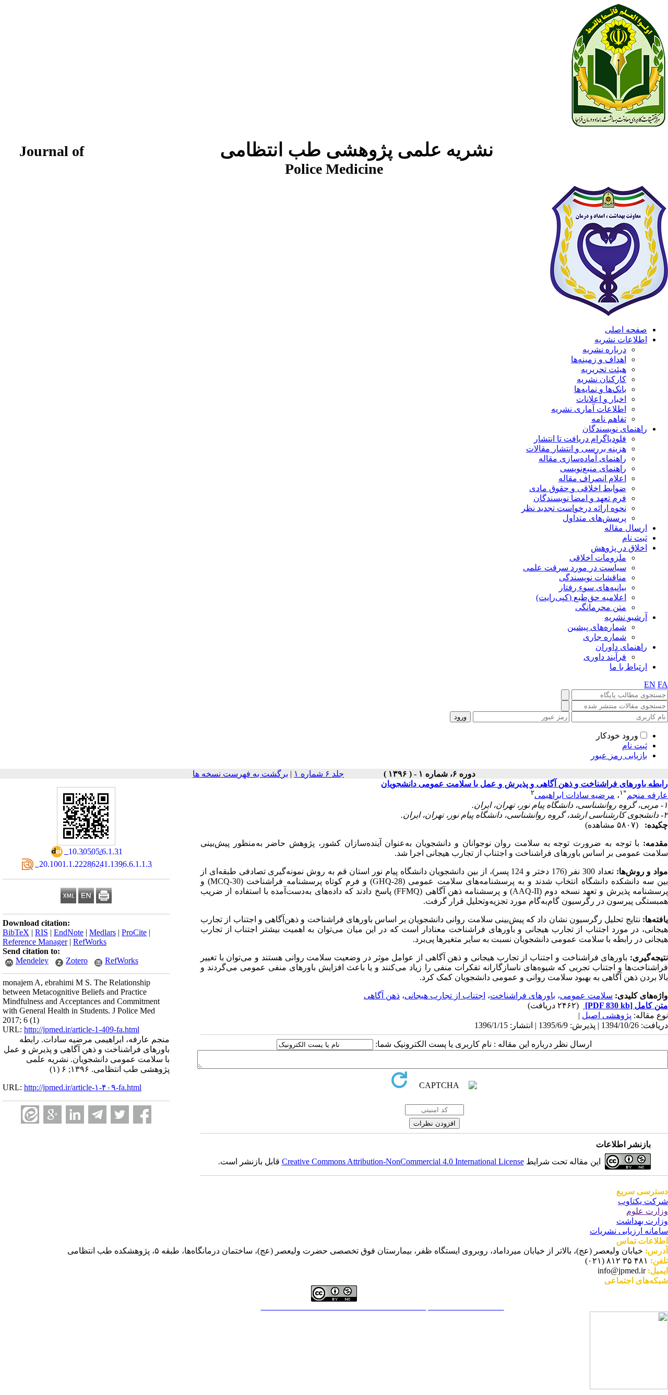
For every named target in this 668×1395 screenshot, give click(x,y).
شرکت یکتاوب (643, 1201)
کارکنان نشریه (601, 379)
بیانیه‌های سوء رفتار (592, 587)
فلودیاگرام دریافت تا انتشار (580, 438)
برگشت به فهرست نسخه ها (240, 773)
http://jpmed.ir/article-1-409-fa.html (81, 1029)
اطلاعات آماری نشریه (588, 408)
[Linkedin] (75, 1114)
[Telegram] (97, 1114)
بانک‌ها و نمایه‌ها (600, 389)
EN (649, 684)
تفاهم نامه (608, 418)
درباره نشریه (604, 349)
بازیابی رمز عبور (619, 755)
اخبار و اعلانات (601, 399)
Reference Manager (35, 941)
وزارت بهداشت (642, 1221)
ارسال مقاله (625, 527)
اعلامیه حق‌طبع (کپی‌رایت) (581, 597)
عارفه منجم (647, 795)
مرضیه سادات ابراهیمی (574, 795)
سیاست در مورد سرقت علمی (574, 567)
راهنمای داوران (621, 646)
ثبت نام (634, 537)
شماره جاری (604, 637)
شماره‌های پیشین (596, 627)
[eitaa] (30, 1114)
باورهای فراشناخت (522, 995)
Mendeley (32, 960)
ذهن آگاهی (382, 995)
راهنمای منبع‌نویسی (593, 468)
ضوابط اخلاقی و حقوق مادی (577, 488)
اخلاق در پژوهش (619, 547)
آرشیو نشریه (625, 617)
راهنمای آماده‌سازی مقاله (582, 458)
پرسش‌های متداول (594, 518)
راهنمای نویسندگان (614, 428)
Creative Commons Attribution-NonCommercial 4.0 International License (403, 1161)
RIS (41, 932)
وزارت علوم (647, 1211)
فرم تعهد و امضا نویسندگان (579, 498)
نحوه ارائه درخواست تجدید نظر (573, 508)
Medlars (102, 932)
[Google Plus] (52, 1114)
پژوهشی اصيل (606, 1015)
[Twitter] (120, 1114)
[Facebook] (142, 1114)
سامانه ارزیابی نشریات (629, 1230)
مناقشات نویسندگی (592, 577)
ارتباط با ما (628, 666)
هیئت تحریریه (603, 369)
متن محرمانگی (600, 607)
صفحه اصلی (626, 329)
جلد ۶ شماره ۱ (319, 773)
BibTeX (16, 932)
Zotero (77, 960)
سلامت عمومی (586, 995)
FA (663, 684)
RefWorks (89, 941)
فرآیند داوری (604, 656)
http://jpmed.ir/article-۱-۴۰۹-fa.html (82, 1087)
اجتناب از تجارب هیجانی (444, 995)
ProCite (134, 932)
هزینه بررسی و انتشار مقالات (576, 448)
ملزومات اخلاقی (597, 557)
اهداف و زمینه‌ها (598, 359)
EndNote (69, 932)
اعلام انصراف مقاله (592, 478)
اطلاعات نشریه (620, 339)
